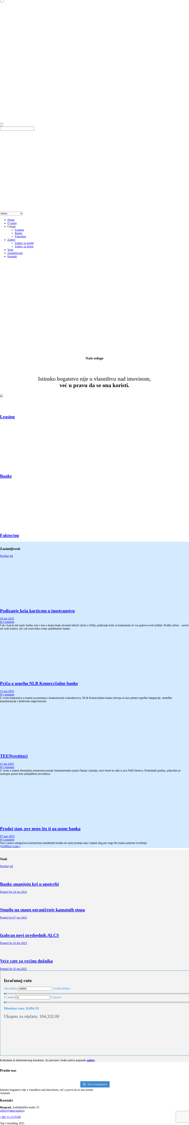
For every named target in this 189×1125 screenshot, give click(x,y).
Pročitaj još (6, 556)
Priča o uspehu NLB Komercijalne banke (39, 683)
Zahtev (11, 239)
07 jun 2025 (13, 917)
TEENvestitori (14, 756)
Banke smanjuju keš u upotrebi (29, 884)
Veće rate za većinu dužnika (26, 961)
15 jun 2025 (7, 691)
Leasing (19, 229)
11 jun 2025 (7, 763)
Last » (16, 846)
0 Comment (7, 621)
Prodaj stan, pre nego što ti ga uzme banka (40, 828)
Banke (18, 233)
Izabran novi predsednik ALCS (29, 935)
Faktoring (20, 236)
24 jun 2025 (13, 891)
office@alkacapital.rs (12, 1110)
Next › (9, 846)
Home (11, 219)
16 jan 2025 (13, 968)
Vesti (10, 249)
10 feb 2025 (13, 943)
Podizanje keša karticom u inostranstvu (37, 610)
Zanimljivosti (15, 253)
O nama (12, 223)
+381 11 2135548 (10, 1117)
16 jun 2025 (7, 618)
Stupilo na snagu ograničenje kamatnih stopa (42, 909)
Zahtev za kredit (24, 243)
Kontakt (12, 256)
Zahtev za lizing (24, 246)
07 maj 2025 (7, 836)
